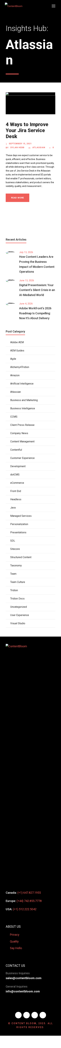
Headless (15, 499)
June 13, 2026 (26, 280)
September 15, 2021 (20, 143)
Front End (15, 491)
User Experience (19, 615)
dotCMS (15, 474)
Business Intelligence (22, 408)
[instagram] (43, 1015)
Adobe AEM (17, 342)
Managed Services (21, 515)
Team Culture (17, 582)
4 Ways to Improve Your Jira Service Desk (27, 130)
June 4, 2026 (26, 303)
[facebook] (18, 1015)
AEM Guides (17, 350)
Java (13, 507)
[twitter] (34, 1015)
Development (18, 466)
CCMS (13, 416)
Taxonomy (16, 565)
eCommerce (17, 482)
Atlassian (38, 147)
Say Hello (16, 948)
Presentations (18, 532)
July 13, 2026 (26, 252)
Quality (14, 941)
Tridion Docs (17, 598)
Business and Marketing (24, 400)
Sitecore (15, 549)
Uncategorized (18, 606)
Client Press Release (22, 424)
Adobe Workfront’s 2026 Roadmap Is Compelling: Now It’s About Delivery (35, 313)
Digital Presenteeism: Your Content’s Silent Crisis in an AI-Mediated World (37, 290)
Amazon (15, 375)
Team (13, 573)
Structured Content (20, 557)
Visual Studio (17, 623)
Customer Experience (22, 458)
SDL (12, 540)
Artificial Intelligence (22, 383)
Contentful (16, 449)
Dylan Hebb (17, 147)
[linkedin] (26, 1015)
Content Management (22, 441)
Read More (17, 197)
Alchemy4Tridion (19, 367)
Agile (13, 358)
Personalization (19, 524)
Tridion (14, 590)
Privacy (14, 934)
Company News (19, 433)
